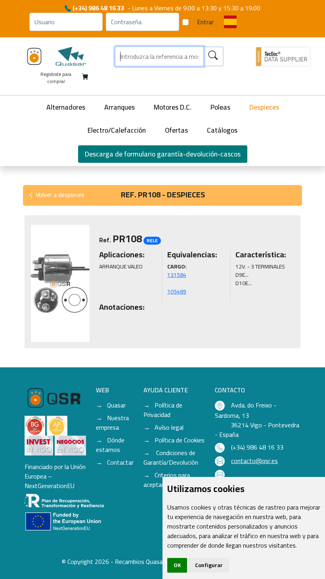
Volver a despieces (59, 195)
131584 (176, 275)
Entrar (205, 22)
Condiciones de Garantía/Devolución (170, 457)
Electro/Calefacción (117, 130)
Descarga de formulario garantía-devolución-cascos (163, 153)
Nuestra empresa (112, 422)
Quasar (116, 405)
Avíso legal (169, 427)
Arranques (119, 107)
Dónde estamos (110, 444)
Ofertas (176, 130)
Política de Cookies (180, 440)
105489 (176, 291)
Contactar (120, 462)
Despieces (264, 107)
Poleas (220, 107)
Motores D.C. (172, 107)
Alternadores (65, 107)
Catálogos (222, 130)
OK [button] (177, 565)
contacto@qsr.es (254, 461)
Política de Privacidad (162, 409)
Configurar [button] (209, 565)
